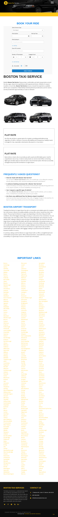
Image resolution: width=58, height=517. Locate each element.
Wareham (6, 316)
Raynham (41, 343)
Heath (40, 465)
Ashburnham (7, 401)
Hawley (23, 472)
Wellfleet (41, 423)
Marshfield (6, 308)
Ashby (40, 428)
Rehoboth (24, 357)
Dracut (23, 294)
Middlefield (6, 472)
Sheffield (6, 428)
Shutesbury (24, 443)
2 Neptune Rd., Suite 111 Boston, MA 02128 (43, 492)
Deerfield (6, 414)
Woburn (23, 285)
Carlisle (5, 412)
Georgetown (24, 381)
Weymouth (24, 276)
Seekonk (41, 341)
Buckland (23, 441)
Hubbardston (42, 419)
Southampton (7, 403)
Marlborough (7, 285)
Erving (5, 445)
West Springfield (43, 301)
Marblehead (24, 319)
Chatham (41, 397)
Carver (40, 363)
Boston (5, 263)
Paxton (23, 414)
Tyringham (24, 470)
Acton (5, 314)
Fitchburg (41, 283)
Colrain (5, 448)
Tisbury (5, 417)
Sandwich (41, 319)
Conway (41, 441)
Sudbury (6, 325)
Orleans (23, 401)
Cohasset (23, 383)
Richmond (24, 450)
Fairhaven (23, 339)
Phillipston (6, 443)
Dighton (23, 386)
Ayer (5, 381)
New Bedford (42, 267)
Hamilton (41, 390)
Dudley (23, 361)
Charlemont (7, 457)
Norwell (6, 366)
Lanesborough (43, 430)
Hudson (6, 321)
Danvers (23, 305)
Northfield (24, 432)
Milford (41, 297)
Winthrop (6, 323)
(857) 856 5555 (35, 495)
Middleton (41, 374)
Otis (5, 446)
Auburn (6, 336)
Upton (40, 386)
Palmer (41, 357)
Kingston (41, 352)
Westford (41, 310)
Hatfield (23, 426)
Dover (22, 405)
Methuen (23, 277)
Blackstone (6, 377)
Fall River (6, 268)
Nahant (41, 426)
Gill (22, 448)
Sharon (23, 327)
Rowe (40, 470)
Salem (5, 281)
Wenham (41, 414)
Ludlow (41, 317)
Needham (6, 296)
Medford (41, 274)
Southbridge (24, 332)
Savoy (22, 466)
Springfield (42, 263)
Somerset (23, 328)
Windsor (23, 461)
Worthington (24, 456)
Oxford (23, 354)
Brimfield (23, 421)
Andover (6, 290)
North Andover (8, 297)
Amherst (23, 287)
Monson (41, 385)
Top (53, 514)
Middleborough (43, 312)
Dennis (41, 347)
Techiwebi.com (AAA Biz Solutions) (32, 513)
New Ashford (42, 472)
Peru (22, 463)
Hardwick (41, 432)
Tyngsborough (7, 359)
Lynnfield (23, 356)
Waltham (23, 272)
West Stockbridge (8, 452)
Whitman (6, 345)
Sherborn (23, 419)
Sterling (6, 388)
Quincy (5, 267)
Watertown (42, 290)
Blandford (24, 454)
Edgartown (24, 412)
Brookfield (41, 425)
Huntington (42, 436)
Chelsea (6, 287)
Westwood (24, 337)
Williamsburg (24, 434)
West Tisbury (7, 425)
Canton (5, 312)
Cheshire (23, 428)
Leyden (23, 465)
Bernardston (24, 436)
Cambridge (6, 265)
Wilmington (42, 314)
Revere (5, 274)
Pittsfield (23, 281)
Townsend (41, 377)
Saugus (5, 305)
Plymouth (23, 274)
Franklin (6, 294)
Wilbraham (6, 348)
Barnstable (6, 279)
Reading (23, 308)
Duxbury (6, 339)
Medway (6, 356)
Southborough (7, 370)
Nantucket (6, 350)
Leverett (23, 439)
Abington (23, 334)
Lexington (23, 292)
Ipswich (23, 352)
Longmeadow (42, 339)
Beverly (5, 283)
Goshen (41, 459)
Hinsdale (41, 437)
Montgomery (7, 463)
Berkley (23, 396)
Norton (23, 323)
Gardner (23, 317)
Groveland (41, 396)
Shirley (23, 392)
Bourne (5, 319)
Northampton (42, 299)
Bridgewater (24, 303)
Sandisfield (6, 459)
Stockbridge (7, 437)
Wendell (6, 461)
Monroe (23, 474)
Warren (6, 416)
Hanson (23, 368)
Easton (5, 310)
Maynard (6, 368)
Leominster (42, 281)
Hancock (6, 465)
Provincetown (7, 423)
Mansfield (23, 314)
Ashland (23, 325)
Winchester (42, 316)
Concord (41, 327)
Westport (41, 336)
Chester (6, 454)
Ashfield (41, 443)
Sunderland (24, 423)
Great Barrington (8, 394)
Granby (41, 403)
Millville (5, 430)
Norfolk (23, 363)
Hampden (24, 416)
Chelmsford (24, 290)
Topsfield (6, 399)
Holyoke (23, 288)
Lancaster (6, 383)
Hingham (23, 312)
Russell (41, 445)
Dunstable (6, 426)
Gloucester (24, 299)
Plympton (6, 432)
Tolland (41, 468)
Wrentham (24, 359)
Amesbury (41, 332)
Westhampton (25, 446)
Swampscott (24, 345)
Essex (40, 421)
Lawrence (23, 268)
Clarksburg (24, 445)
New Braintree (43, 457)
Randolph (6, 292)
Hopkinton (42, 325)
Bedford (41, 348)
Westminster (42, 383)
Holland (6, 434)
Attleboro (23, 279)
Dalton (41, 399)
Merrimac (6, 397)
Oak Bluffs (24, 410)
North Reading (25, 341)
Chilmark (41, 454)
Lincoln (23, 394)
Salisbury (23, 376)
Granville (41, 448)
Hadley (41, 410)
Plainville (6, 374)
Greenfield (6, 332)
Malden (5, 272)
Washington (7, 468)
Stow (40, 392)
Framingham (24, 270)
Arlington (41, 279)
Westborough (7, 317)
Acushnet (41, 368)
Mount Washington (9, 474)
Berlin (22, 430)
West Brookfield (8, 421)
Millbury (6, 352)
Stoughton (24, 301)
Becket (23, 437)
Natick (40, 288)
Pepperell (6, 365)
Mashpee (41, 345)
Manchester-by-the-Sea (45, 408)
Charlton (41, 354)
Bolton (40, 406)
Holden (23, 321)
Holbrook (41, 365)
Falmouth (41, 294)
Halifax (41, 388)
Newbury (23, 397)
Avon (22, 417)
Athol (5, 361)
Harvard (6, 396)
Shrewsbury (7, 288)
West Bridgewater (8, 390)
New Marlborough (8, 450)
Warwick (41, 463)
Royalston (41, 452)
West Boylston (25, 388)
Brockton (41, 265)
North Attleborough (26, 297)
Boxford (6, 385)
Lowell (23, 265)
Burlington (42, 307)
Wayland (41, 350)
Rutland (6, 379)
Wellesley (6, 301)
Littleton (6, 372)
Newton (41, 268)
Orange (23, 390)
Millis (40, 381)
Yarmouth (24, 310)
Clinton (5, 343)
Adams (23, 385)
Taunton (6, 276)
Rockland (23, 330)
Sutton (5, 376)
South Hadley (7, 330)
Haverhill (41, 270)
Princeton (23, 425)
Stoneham (24, 316)
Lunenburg (6, 363)
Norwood (23, 296)
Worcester (24, 263)
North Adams (42, 356)
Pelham (23, 452)
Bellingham (42, 334)
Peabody (6, 277)
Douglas (23, 379)
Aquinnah (6, 470)
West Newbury (7, 419)
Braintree (41, 287)
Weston (41, 361)
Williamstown (7, 392)
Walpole (23, 307)
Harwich (6, 354)
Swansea (6, 334)
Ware (40, 372)
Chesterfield (42, 456)
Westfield (41, 285)
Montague (41, 379)
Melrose (6, 299)
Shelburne (6, 439)
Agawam (6, 303)
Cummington (42, 461)
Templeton (6, 386)
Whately (41, 446)
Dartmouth (42, 292)
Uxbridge (23, 350)
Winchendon (24, 370)
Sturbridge (24, 374)
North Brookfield (43, 417)
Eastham (6, 406)
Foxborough (7, 327)
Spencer (41, 359)
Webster (41, 330)
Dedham (41, 308)
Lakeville (23, 365)
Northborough (7, 341)
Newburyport (42, 328)
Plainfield (41, 466)
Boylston (41, 416)
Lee (40, 405)
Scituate (41, 323)
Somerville (6, 270)
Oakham (41, 439)
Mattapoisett (24, 399)
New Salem (24, 459)
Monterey (23, 457)
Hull (22, 372)
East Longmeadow (26, 336)
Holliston (6, 347)
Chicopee (41, 276)
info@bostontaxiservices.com (39, 498)
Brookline (41, 272)
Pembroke (6, 328)
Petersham (6, 456)
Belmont (41, 305)
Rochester (24, 406)
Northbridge (7, 337)
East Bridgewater (25, 348)
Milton (40, 303)
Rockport (41, 394)
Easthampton (42, 337)
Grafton (41, 321)
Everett (41, 277)
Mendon (41, 401)
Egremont (41, 450)
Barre (5, 408)
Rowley (23, 403)
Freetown (23, 377)
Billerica (23, 283)
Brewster (41, 370)
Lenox (40, 412)
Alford (22, 468)
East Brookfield (8, 436)
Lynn (22, 267)
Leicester (41, 366)
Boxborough (24, 408)
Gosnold (41, 474)
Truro (40, 434)
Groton (23, 366)
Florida (5, 466)
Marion (5, 410)
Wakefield (6, 307)
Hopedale (6, 405)
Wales (5, 441)
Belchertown (24, 343)
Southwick (41, 376)
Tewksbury (41, 296)
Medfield (6, 357)
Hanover (23, 347)
